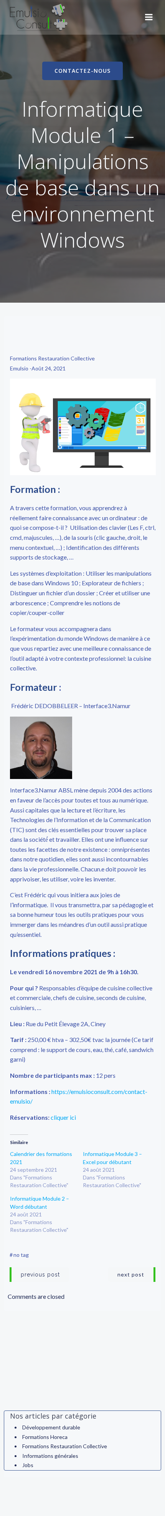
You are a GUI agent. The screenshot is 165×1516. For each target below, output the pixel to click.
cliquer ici (63, 1117)
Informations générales (50, 1455)
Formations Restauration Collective (52, 358)
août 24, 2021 (48, 368)
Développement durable (51, 1427)
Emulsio (19, 368)
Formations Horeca (45, 1437)
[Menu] (148, 17)
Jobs (27, 1465)
